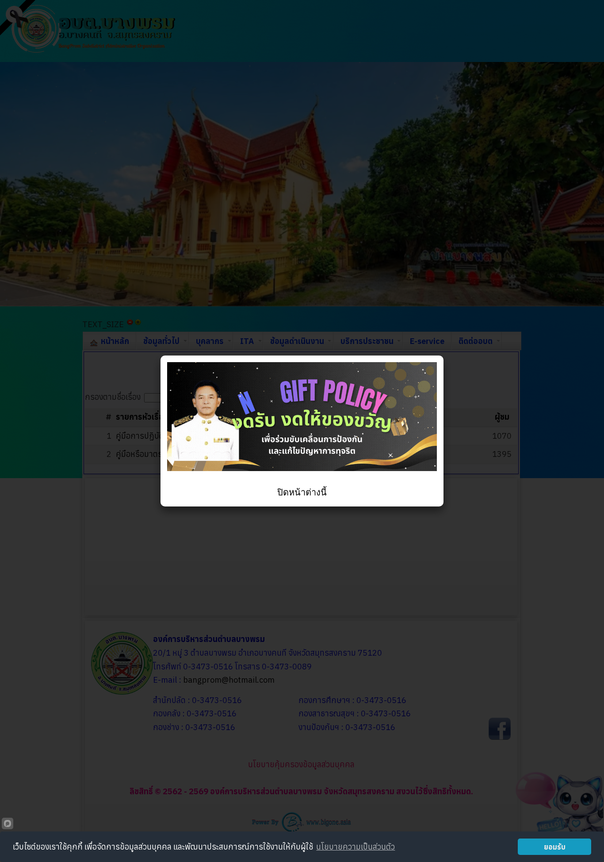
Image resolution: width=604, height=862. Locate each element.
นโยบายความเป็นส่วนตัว (355, 847)
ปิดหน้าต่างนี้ (302, 492)
